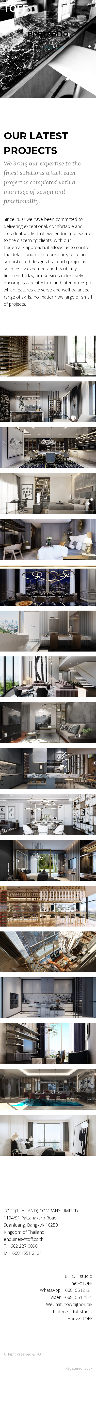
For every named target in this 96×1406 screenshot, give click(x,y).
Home (37, 48)
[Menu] (85, 9)
